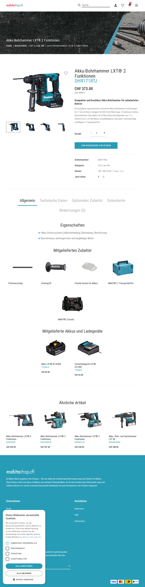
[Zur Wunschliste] (122, 5)
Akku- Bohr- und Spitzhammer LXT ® (123, 437)
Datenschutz (80, 521)
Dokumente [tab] (116, 200)
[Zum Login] (115, 5)
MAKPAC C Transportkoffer (121, 283)
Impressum (79, 508)
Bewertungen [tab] (72, 210)
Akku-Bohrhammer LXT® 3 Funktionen (18, 437)
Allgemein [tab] (27, 200)
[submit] (68, 565)
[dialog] (24, 547)
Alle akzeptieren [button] (24, 566)
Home (8, 508)
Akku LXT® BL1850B (51, 364)
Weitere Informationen (32, 537)
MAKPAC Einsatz (66, 319)
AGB (76, 515)
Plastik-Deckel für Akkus (86, 283)
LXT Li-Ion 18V (37, 46)
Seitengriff (46, 283)
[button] (24, 579)
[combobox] (96, 5)
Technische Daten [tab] (53, 200)
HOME (9, 46)
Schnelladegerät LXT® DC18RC (85, 365)
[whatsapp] (103, 177)
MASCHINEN (21, 46)
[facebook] (98, 177)
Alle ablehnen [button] (24, 573)
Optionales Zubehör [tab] (87, 200)
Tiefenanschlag (15, 283)
